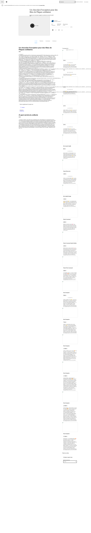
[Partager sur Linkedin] (62, 30)
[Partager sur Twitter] (59, 30)
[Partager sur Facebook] (56, 30)
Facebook (23, 107)
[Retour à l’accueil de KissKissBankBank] (6, 2)
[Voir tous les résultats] (74, 2)
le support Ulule (42, 5)
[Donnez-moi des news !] (53, 30)
